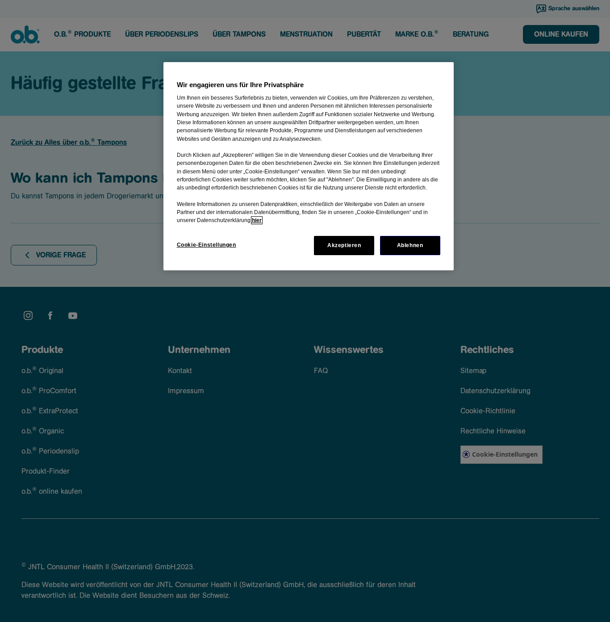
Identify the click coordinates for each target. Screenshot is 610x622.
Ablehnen (410, 245)
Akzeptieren (344, 245)
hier (257, 220)
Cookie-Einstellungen (206, 245)
